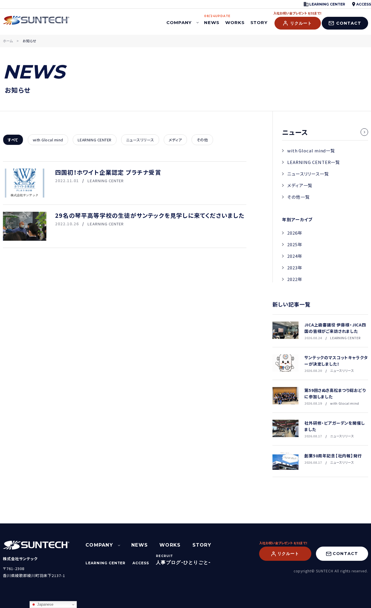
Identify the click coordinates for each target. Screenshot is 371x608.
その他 (202, 140)
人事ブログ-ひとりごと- (183, 562)
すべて (13, 140)
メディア (175, 140)
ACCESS (363, 4)
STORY (259, 22)
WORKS (235, 22)
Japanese (44, 604)
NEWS (211, 20)
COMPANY (179, 22)
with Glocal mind (48, 140)
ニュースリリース (140, 140)
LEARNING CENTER (326, 4)
